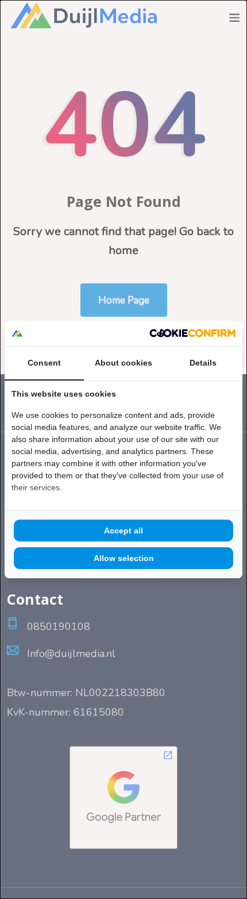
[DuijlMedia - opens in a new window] (192, 333)
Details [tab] (203, 362)
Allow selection (124, 558)
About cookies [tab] (123, 362)
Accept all (123, 530)
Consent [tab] (44, 362)
